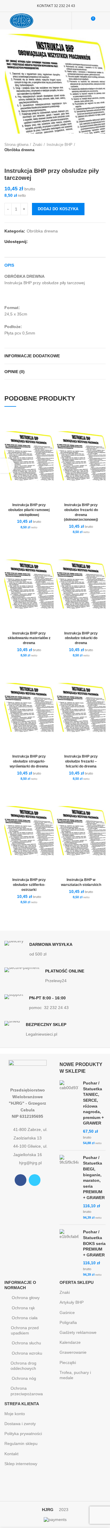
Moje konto (14, 1413)
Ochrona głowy (26, 1297)
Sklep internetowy (20, 1463)
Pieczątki (68, 1362)
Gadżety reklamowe (78, 1332)
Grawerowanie (73, 1352)
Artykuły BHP (72, 1302)
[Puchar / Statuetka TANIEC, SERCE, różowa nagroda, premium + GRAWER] (69, 1113)
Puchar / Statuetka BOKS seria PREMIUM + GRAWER (94, 1243)
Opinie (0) (14, 371)
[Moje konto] (80, 21)
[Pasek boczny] (7, 465)
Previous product (7, 158)
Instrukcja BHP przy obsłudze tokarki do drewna (81, 638)
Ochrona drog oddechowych (23, 1366)
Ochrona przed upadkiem (25, 1330)
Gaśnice (67, 1312)
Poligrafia (68, 1322)
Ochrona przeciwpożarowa (27, 1391)
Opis (9, 265)
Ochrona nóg (24, 1378)
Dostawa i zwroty (20, 1423)
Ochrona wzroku (27, 1353)
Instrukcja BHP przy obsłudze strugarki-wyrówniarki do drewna (29, 761)
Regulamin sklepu (21, 1443)
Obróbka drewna (19, 150)
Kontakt (11, 1453)
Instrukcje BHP (59, 144)
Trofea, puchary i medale (75, 1375)
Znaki (37, 144)
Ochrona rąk (23, 1307)
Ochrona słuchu (26, 1343)
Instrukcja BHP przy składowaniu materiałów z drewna (29, 638)
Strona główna (16, 144)
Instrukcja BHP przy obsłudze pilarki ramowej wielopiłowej (29, 510)
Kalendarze (70, 1342)
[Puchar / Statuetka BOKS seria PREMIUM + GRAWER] (69, 1253)
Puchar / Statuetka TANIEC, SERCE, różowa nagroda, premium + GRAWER (93, 1103)
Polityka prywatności (23, 1433)
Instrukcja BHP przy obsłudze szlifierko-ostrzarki (29, 885)
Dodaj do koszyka (58, 209)
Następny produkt (19, 158)
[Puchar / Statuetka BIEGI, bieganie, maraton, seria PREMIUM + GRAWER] (69, 1187)
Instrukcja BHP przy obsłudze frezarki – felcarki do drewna (81, 761)
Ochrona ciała (25, 1317)
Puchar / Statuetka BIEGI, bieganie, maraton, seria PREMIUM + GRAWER (94, 1177)
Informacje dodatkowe (32, 355)
